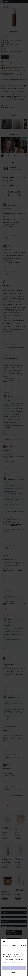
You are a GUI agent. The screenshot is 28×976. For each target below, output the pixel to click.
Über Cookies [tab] (22, 945)
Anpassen (13, 972)
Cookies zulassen (14, 967)
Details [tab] (14, 945)
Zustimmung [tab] (5, 945)
